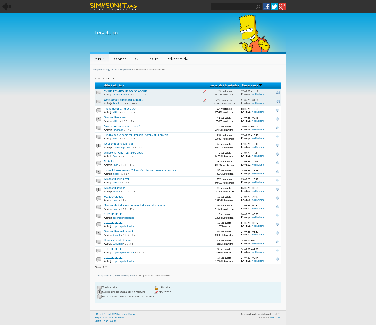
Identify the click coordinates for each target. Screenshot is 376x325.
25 (132, 112)
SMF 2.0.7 (100, 314)
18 (131, 209)
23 (143, 95)
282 (133, 103)
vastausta (216, 85)
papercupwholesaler (123, 217)
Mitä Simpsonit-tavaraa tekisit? (122, 126)
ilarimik (116, 103)
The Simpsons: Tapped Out (120, 108)
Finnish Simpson (121, 94)
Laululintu (118, 243)
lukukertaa (232, 85)
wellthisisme (258, 94)
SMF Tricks (274, 317)
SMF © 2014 (113, 314)
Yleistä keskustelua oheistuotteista (126, 91)
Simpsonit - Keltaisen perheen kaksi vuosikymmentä (135, 205)
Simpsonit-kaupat (114, 187)
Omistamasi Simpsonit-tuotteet (123, 99)
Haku (258, 6)
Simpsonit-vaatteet (115, 117)
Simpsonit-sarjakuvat (116, 179)
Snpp (115, 156)
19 (131, 165)
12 (132, 139)
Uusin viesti (250, 85)
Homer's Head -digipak (117, 240)
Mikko (116, 112)
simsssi (117, 182)
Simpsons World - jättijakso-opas (123, 152)
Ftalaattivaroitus (113, 196)
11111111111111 (113, 214)
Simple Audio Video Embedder (110, 317)
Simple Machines (129, 314)
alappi (116, 174)
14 (134, 183)
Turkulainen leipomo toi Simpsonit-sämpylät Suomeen (136, 135)
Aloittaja (118, 85)
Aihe (107, 85)
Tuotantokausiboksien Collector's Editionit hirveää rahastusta (140, 170)
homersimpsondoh (122, 147)
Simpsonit (118, 130)
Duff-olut (109, 161)
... (111, 78)
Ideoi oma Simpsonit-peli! (119, 143)
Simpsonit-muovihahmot (118, 231)
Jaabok (117, 191)
